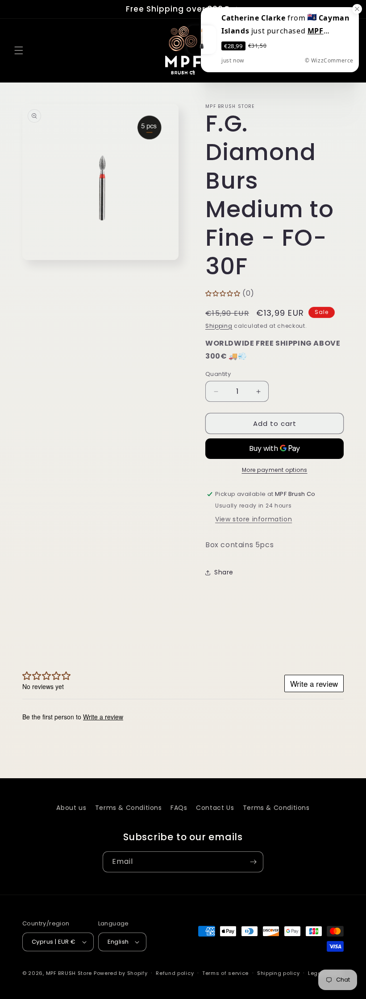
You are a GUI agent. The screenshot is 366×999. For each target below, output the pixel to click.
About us (71, 807)
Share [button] (223, 572)
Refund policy (175, 973)
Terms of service (225, 973)
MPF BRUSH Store (69, 973)
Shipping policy (278, 973)
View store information (253, 519)
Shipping (219, 326)
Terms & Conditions (128, 807)
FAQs (179, 807)
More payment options (275, 470)
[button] (19, 50)
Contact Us (215, 807)
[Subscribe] (253, 861)
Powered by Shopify (121, 973)
